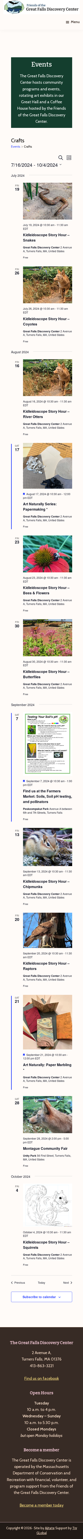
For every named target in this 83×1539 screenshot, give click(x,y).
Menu (75, 22)
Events (15, 147)
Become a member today (42, 1505)
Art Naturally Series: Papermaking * (40, 506)
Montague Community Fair (45, 1148)
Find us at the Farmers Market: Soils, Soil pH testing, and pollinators (47, 796)
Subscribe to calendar (39, 1297)
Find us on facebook (41, 1378)
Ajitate (50, 1528)
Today (41, 1282)
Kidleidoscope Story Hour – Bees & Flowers (46, 590)
